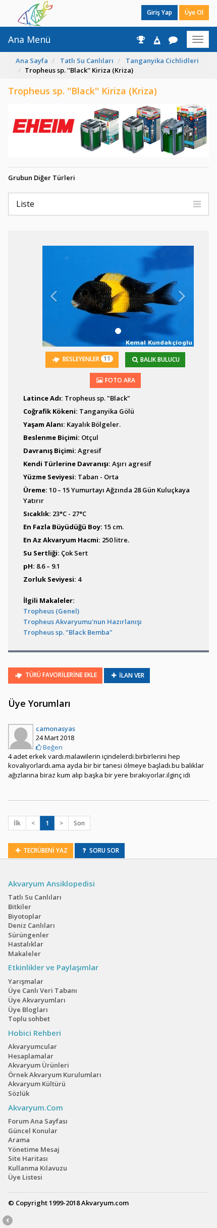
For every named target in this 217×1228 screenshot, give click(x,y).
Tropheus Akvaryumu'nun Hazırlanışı (82, 621)
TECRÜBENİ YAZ (45, 850)
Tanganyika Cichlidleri (162, 60)
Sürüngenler (28, 934)
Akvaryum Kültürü (37, 1083)
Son (79, 823)
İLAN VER (131, 675)
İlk (17, 823)
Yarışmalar (25, 981)
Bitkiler (19, 906)
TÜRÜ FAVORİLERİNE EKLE (60, 675)
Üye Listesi (25, 1177)
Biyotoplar (24, 916)
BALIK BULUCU (159, 359)
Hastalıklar (25, 943)
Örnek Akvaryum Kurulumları (54, 1074)
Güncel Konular (33, 1130)
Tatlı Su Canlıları (87, 60)
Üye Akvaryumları (37, 999)
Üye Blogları (28, 1009)
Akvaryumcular (32, 1046)
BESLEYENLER (86, 358)
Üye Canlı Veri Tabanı (42, 990)
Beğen (52, 747)
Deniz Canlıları (31, 925)
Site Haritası (28, 1158)
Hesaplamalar (30, 1055)
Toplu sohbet (29, 1018)
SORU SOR (103, 850)
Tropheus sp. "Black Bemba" (68, 632)
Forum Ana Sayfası (38, 1121)
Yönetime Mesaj (34, 1149)
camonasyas (55, 728)
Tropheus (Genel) (51, 611)
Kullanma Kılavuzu (37, 1168)
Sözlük (18, 1093)
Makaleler (24, 953)
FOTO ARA (119, 380)
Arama (19, 1139)
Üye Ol (194, 12)
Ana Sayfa (32, 60)
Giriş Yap (159, 12)
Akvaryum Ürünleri (38, 1065)
